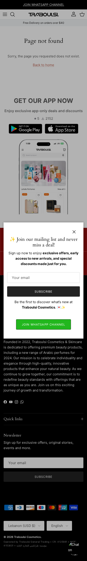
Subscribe (43, 291)
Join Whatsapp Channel (43, 324)
